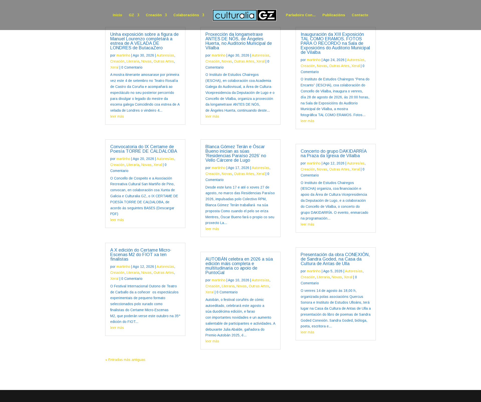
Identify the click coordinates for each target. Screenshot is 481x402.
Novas (146, 61)
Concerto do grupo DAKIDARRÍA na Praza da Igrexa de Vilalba (334, 153)
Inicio (117, 15)
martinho (123, 55)
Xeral (114, 67)
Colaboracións (186, 15)
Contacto (360, 15)
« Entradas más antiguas (125, 360)
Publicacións (333, 15)
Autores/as (165, 55)
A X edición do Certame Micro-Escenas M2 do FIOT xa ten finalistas (140, 255)
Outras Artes (164, 61)
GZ (131, 15)
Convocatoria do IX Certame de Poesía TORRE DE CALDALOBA (143, 149)
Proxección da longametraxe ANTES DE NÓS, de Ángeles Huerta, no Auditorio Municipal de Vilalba (238, 41)
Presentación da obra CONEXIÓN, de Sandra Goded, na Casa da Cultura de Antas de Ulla (335, 259)
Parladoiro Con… (301, 15)
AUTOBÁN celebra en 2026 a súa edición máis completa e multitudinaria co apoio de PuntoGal (239, 266)
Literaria (133, 61)
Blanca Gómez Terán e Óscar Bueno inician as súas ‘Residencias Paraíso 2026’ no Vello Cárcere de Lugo (235, 153)
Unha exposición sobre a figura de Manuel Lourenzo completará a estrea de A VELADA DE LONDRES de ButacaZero (144, 41)
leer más (117, 116)
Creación (154, 15)
